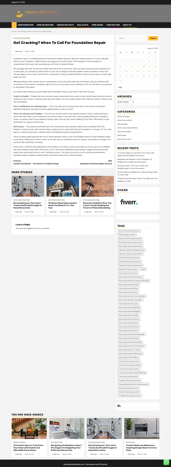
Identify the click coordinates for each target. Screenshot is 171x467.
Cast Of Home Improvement (129, 258)
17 (120, 71)
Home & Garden (123, 117)
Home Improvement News (21, 38)
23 (155, 71)
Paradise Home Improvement (129, 380)
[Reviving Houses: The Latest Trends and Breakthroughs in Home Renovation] (28, 186)
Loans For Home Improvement (130, 365)
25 (126, 76)
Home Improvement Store (128, 331)
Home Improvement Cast (128, 273)
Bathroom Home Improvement (130, 238)
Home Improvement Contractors (130, 277)
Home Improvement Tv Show (129, 350)
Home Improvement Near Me (129, 308)
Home (143, 269)
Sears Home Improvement (128, 388)
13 (138, 66)
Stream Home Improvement (129, 392)
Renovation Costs (65, 25)
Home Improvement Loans (128, 304)
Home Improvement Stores (129, 338)
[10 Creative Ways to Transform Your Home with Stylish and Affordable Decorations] (29, 428)
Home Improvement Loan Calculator (132, 296)
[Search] (157, 25)
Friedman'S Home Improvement (130, 265)
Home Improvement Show (128, 323)
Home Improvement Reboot (129, 319)
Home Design (97, 25)
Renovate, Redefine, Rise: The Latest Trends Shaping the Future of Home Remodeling (97, 205)
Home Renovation (25, 25)
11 (126, 66)
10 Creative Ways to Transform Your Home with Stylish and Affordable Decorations (28, 447)
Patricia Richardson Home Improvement (133, 384)
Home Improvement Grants (129, 284)
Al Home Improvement (127, 235)
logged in (30, 228)
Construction (113, 25)
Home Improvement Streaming (130, 342)
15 (149, 66)
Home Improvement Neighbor (129, 311)
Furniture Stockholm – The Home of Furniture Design (36, 162)
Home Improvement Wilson (129, 357)
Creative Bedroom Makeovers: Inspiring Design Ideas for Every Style (141, 447)
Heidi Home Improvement (128, 269)
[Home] (14, 25)
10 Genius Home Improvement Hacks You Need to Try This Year (62, 205)
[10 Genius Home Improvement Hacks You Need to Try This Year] (63, 186)
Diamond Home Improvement (129, 261)
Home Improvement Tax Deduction (131, 346)
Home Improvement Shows (129, 327)
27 (138, 76)
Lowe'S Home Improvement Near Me (132, 373)
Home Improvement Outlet (128, 315)
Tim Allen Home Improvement (130, 396)
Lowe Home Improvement (128, 377)
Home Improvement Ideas (128, 288)
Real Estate (82, 25)
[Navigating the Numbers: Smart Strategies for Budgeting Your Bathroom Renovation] (66, 428)
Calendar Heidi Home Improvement (131, 250)
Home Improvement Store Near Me (131, 334)
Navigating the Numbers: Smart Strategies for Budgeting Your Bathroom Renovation (66, 447)
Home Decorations (45, 25)
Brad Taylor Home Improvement (130, 246)
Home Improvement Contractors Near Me (134, 281)
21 (144, 71)
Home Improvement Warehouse (130, 354)
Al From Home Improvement (129, 231)
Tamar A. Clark (29, 51)
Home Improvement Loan (128, 292)
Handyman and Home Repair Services (96, 162)
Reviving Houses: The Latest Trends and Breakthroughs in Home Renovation (27, 205)
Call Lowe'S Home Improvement (130, 254)
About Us (127, 25)
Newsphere (91, 464)
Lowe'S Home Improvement (129, 369)
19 (132, 71)
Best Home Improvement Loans (130, 242)
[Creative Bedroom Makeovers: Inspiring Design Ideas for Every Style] (141, 428)
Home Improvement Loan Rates (130, 300)
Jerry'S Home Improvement (129, 361)
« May (119, 87)
